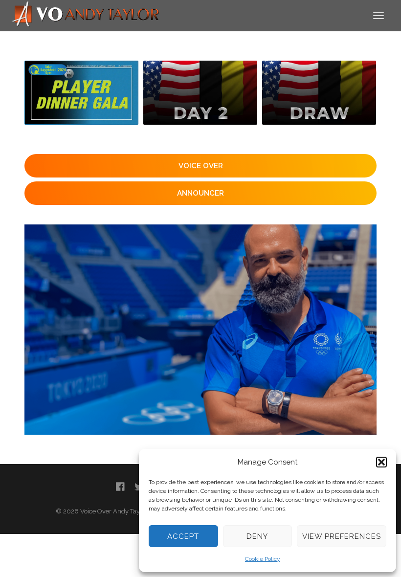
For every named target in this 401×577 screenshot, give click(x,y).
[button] (381, 462)
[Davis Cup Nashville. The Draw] (319, 93)
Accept (183, 536)
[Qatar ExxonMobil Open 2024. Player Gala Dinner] (81, 93)
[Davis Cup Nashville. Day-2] (200, 93)
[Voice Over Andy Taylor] (86, 15)
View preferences (341, 536)
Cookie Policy (262, 558)
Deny (257, 536)
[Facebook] (120, 486)
